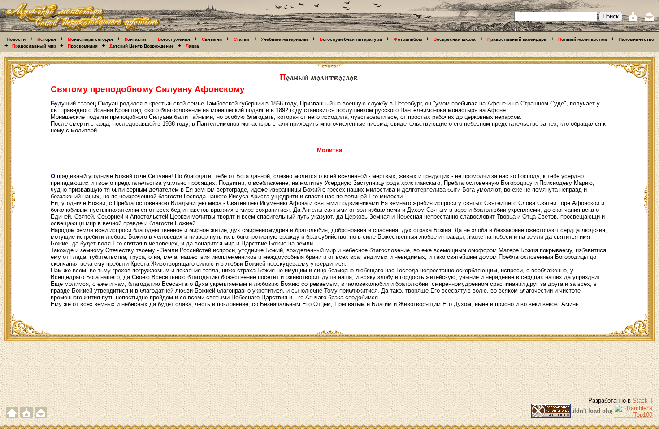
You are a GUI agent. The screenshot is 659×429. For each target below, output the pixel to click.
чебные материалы (284, 39)
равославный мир (34, 46)
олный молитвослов (582, 39)
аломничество (636, 39)
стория (46, 39)
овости (16, 39)
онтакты (135, 39)
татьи (241, 39)
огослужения (174, 39)
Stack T (643, 400)
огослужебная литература (351, 39)
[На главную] (82, 30)
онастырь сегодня (90, 39)
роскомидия (83, 46)
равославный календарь (516, 39)
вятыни (212, 39)
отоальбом (408, 39)
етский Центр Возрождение (141, 46)
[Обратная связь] (649, 19)
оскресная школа (455, 39)
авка (192, 46)
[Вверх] (12, 415)
